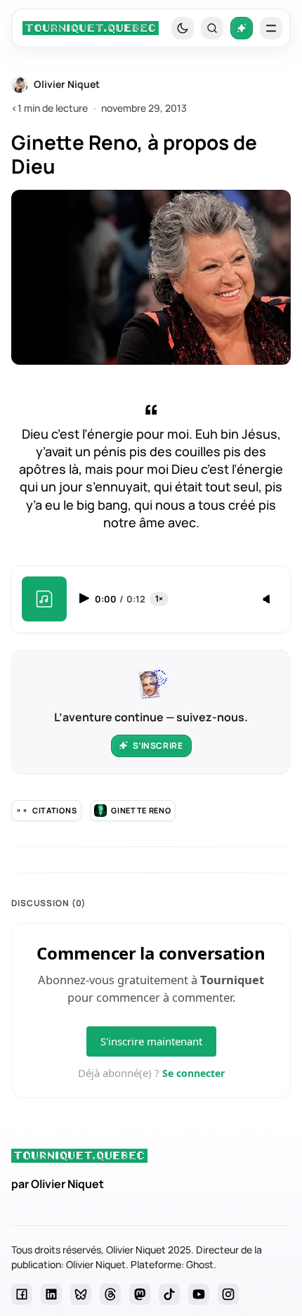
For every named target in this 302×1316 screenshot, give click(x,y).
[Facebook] (21, 1294)
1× (159, 599)
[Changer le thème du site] (182, 28)
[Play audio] (85, 598)
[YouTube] (198, 1294)
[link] (90, 28)
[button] (212, 28)
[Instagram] (228, 1294)
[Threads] (110, 1294)
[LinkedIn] (51, 1294)
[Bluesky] (80, 1294)
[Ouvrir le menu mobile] (271, 28)
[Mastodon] (139, 1294)
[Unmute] (267, 599)
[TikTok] (169, 1294)
